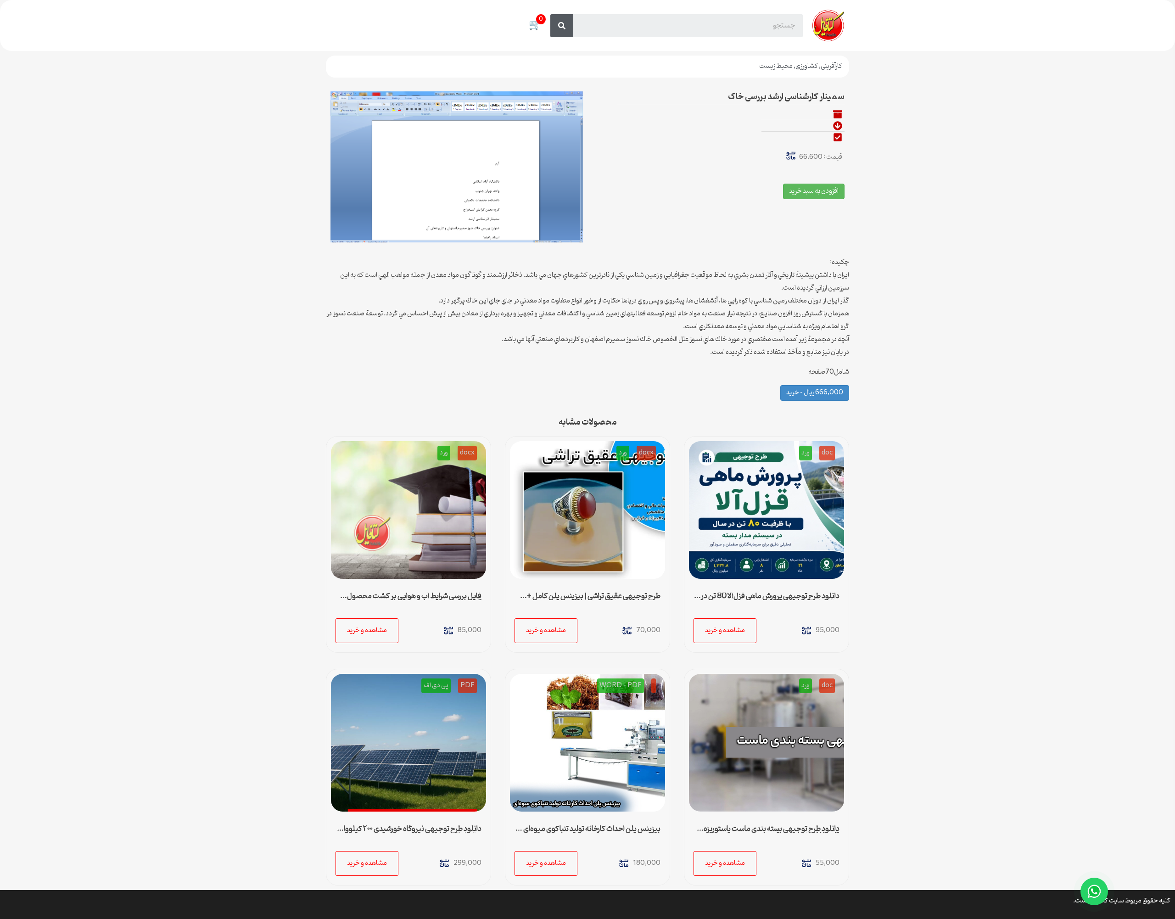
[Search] (561, 25)
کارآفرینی (831, 66)
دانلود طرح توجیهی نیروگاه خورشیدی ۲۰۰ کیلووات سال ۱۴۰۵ (409, 833)
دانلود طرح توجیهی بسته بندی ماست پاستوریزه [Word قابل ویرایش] (771, 833)
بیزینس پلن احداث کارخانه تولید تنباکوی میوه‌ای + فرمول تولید (589, 833)
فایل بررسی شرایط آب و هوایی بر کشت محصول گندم (414, 600)
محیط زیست (776, 66)
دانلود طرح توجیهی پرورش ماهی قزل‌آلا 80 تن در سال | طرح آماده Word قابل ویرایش (770, 600)
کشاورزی (806, 66)
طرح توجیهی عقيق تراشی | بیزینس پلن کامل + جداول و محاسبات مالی (593, 600)
